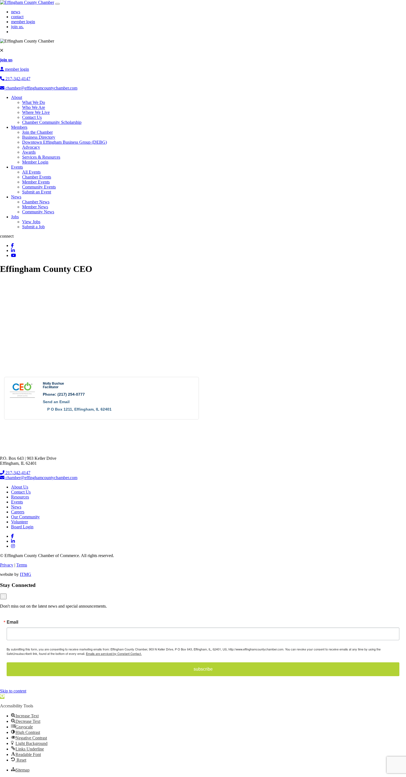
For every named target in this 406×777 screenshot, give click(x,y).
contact (17, 16)
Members (19, 127)
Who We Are (33, 107)
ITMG (25, 574)
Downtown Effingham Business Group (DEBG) (64, 142)
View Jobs (31, 221)
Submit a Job (33, 226)
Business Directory (38, 137)
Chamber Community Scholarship (51, 122)
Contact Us (32, 117)
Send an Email (56, 402)
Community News (38, 211)
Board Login (22, 526)
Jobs (15, 216)
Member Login (35, 162)
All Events (31, 172)
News (16, 197)
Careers (17, 512)
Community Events (39, 187)
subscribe (203, 669)
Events (17, 167)
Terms (21, 565)
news (15, 11)
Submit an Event (36, 192)
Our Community (25, 516)
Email (12, 622)
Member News (35, 206)
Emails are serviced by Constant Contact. (114, 653)
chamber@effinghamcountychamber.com (40, 88)
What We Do (33, 102)
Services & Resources (41, 157)
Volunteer (19, 521)
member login (23, 21)
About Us (19, 487)
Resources (20, 497)
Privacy (6, 565)
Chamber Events (36, 177)
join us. (17, 26)
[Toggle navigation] (57, 4)
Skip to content (13, 691)
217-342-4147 (17, 78)
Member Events (36, 182)
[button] (2, 696)
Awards (29, 152)
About (16, 97)
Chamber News (35, 202)
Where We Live (36, 112)
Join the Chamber (37, 132)
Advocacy (31, 147)
